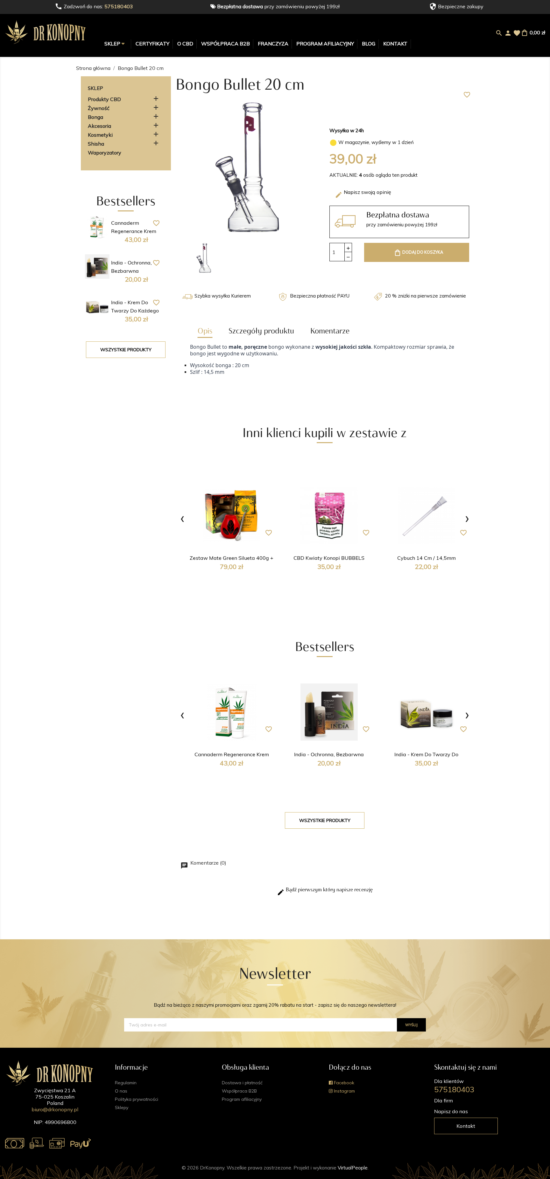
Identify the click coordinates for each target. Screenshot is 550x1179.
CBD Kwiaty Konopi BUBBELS (328, 558)
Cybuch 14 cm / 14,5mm (426, 558)
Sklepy (121, 1107)
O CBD (185, 43)
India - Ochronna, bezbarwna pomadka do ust (131, 271)
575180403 (118, 6)
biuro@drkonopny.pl (55, 1109)
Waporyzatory (104, 152)
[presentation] (182, 517)
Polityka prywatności (136, 1099)
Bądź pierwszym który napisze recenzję (325, 891)
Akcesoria (99, 126)
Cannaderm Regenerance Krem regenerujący (133, 232)
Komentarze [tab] (329, 330)
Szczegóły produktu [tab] (261, 330)
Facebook (343, 1083)
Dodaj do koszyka (418, 253)
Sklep (113, 43)
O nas (121, 1091)
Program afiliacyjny (325, 43)
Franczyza (273, 43)
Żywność (98, 108)
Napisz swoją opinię (363, 194)
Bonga (95, 117)
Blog (368, 43)
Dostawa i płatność (242, 1083)
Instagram (344, 1091)
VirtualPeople (353, 1168)
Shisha (96, 144)
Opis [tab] (205, 330)
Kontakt (395, 43)
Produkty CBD (104, 99)
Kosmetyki (100, 135)
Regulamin (126, 1083)
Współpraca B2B (225, 43)
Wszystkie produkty (126, 350)
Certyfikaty (152, 43)
